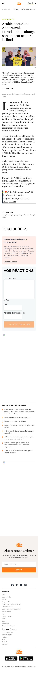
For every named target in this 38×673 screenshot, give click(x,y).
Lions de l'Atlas (8, 19)
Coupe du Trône (6, 602)
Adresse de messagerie (14, 313)
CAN (3, 594)
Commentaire (10, 278)
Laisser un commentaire (19, 324)
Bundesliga (5, 623)
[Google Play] (26, 658)
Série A (4, 618)
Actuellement (6, 9)
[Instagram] (25, 585)
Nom (6, 304)
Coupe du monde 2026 (28, 9)
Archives (4, 644)
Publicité (4, 637)
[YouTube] (21, 585)
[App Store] (11, 658)
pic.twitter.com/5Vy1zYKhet (13, 195)
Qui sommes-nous (7, 632)
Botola (4, 599)
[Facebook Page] (12, 585)
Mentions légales (7, 635)
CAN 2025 (15, 9)
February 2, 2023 (9, 202)
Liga (3, 614)
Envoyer (19, 570)
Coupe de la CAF (7, 606)
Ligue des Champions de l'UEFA (11, 609)
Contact (4, 642)
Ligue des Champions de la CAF (11, 604)
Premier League (6, 616)
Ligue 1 (4, 621)
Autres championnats (8, 626)
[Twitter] (17, 585)
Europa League (6, 611)
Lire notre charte (10, 262)
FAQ (3, 639)
